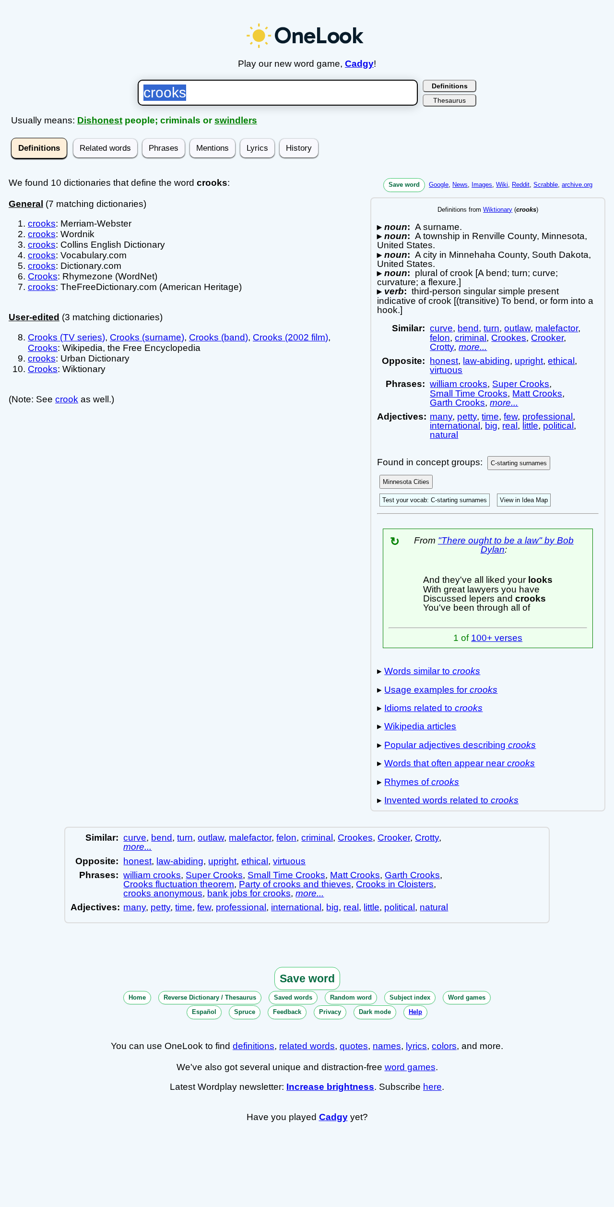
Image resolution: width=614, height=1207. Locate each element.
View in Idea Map (524, 500)
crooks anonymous (162, 893)
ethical (561, 361)
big (491, 426)
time (490, 416)
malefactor (556, 328)
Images (482, 184)
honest (444, 361)
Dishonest (99, 120)
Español (204, 1011)
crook (66, 399)
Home (137, 997)
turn (491, 328)
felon (440, 338)
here (432, 1087)
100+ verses (496, 638)
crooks (42, 223)
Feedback (287, 1011)
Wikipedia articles (420, 726)
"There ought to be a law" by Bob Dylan (506, 545)
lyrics (416, 1046)
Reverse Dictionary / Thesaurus (210, 997)
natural (444, 435)
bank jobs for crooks (249, 893)
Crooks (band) (218, 337)
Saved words (293, 997)
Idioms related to (433, 708)
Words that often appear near (459, 763)
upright (529, 361)
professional (547, 416)
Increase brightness (330, 1087)
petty (467, 416)
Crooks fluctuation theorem (178, 884)
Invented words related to (451, 800)
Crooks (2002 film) (290, 337)
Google (439, 184)
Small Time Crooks (469, 393)
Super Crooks (520, 384)
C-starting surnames (519, 463)
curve (441, 328)
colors (444, 1046)
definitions (253, 1046)
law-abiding (486, 361)
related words (307, 1046)
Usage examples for (440, 690)
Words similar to (432, 671)
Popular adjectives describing (460, 745)
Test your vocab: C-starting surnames (434, 500)
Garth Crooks (457, 403)
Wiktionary (497, 209)
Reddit (521, 184)
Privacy (330, 1011)
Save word (404, 184)
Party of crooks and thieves (295, 884)
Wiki (502, 184)
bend (468, 328)
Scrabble (545, 184)
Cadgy (359, 64)
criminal (470, 338)
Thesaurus (449, 100)
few (511, 416)
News (460, 184)
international (455, 426)
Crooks (43, 276)
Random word (351, 997)
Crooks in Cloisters (395, 884)
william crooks (458, 384)
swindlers (235, 120)
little (530, 426)
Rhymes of (421, 782)
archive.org (577, 184)
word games (410, 1067)
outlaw (517, 328)
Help (415, 1011)
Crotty (442, 347)
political (558, 426)
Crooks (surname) (147, 337)
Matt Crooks (537, 393)
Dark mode (375, 1011)
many (441, 416)
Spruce (244, 1011)
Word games (466, 997)
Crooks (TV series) (66, 337)
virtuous (446, 370)
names (387, 1046)
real (510, 426)
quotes (354, 1046)
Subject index (410, 997)
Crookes (508, 338)
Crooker (547, 338)
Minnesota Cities (406, 481)
